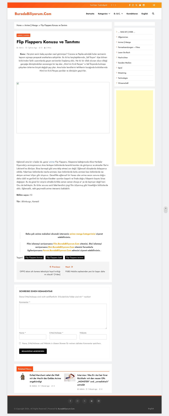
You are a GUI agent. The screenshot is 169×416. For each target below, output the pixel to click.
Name (22, 332)
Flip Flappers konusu (34, 257)
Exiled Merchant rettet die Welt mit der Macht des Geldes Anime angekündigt (45, 378)
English (145, 13)
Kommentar (24, 302)
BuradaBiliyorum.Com (33, 13)
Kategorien (103, 13)
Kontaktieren (132, 13)
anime (51, 161)
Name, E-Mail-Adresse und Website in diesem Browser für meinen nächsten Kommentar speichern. (61, 343)
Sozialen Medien (124, 62)
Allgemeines (123, 37)
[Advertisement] (134, 127)
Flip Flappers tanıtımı (74, 257)
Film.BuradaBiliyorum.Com (66, 243)
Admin (21, 47)
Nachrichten (123, 57)
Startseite (90, 13)
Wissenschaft (123, 83)
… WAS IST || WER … (126, 32)
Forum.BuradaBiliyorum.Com (57, 250)
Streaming (122, 73)
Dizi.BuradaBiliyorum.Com (61, 247)
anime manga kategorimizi (83, 233)
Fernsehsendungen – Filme (129, 47)
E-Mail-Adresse (56, 332)
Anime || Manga (23, 35)
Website (83, 332)
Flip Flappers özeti (54, 257)
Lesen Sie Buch (124, 52)
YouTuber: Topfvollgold (98, 5)
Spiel (120, 67)
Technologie (123, 78)
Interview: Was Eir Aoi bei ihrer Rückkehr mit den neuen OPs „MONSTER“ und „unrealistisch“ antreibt (93, 380)
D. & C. (117, 13)
